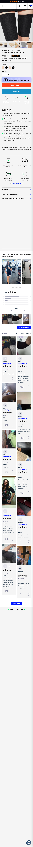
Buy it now (16, 91)
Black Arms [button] (6, 67)
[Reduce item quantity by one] (3, 74)
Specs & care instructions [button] (13, 198)
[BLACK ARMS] (6, 67)
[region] (16, 319)
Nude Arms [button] (3, 67)
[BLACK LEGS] (13, 67)
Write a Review (26, 327)
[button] (19, 6)
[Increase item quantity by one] (8, 74)
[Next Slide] (30, 319)
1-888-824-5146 (17, 184)
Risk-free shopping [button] (10, 194)
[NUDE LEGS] (9, 67)
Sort (17, 333)
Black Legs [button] (13, 67)
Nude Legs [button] (9, 67)
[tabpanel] (16, 130)
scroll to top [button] (16, 609)
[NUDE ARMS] (3, 67)
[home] (3, 6)
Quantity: (4, 71)
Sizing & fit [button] (6, 190)
